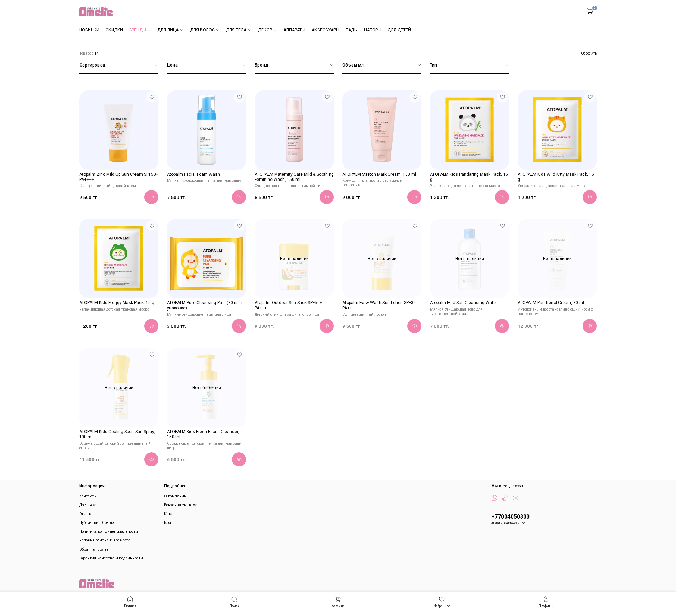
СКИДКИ (114, 29)
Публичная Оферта (96, 522)
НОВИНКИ (89, 29)
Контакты (88, 496)
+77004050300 (510, 517)
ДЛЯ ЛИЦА (168, 29)
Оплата (86, 514)
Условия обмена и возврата (104, 540)
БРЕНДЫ (137, 29)
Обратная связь (93, 549)
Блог (168, 522)
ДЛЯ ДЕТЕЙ (399, 29)
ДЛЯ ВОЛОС (202, 29)
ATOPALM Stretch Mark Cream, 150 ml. (379, 174)
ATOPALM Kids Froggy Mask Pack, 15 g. (117, 302)
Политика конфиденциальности (108, 531)
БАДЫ (352, 29)
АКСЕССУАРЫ (325, 29)
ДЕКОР (265, 29)
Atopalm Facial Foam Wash (193, 174)
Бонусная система (181, 505)
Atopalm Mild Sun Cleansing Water (463, 302)
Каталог (171, 514)
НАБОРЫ (372, 29)
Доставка (87, 505)
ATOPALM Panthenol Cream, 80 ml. (551, 302)
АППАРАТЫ (294, 29)
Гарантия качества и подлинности (111, 558)
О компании (175, 496)
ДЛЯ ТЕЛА (236, 29)
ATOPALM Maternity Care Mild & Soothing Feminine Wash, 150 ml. (294, 177)
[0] (590, 11)
